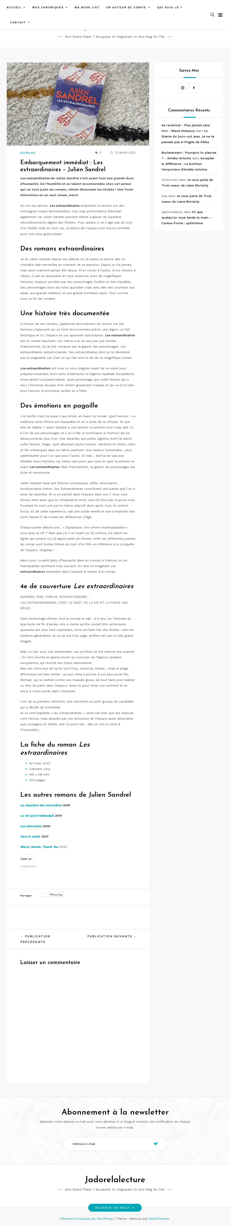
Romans (28, 153)
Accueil (14, 7)
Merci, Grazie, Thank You (39, 847)
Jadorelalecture (115, 1180)
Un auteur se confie (126, 7)
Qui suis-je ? (170, 7)
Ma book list (87, 7)
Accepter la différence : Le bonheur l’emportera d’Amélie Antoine (187, 163)
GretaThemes (159, 1218)
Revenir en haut (112, 1207)
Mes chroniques (48, 7)
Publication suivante (110, 936)
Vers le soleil (30, 836)
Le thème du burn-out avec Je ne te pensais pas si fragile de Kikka (187, 136)
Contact (18, 22)
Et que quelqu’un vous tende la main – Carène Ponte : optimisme (186, 217)
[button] (212, 15)
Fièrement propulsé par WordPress (87, 1218)
